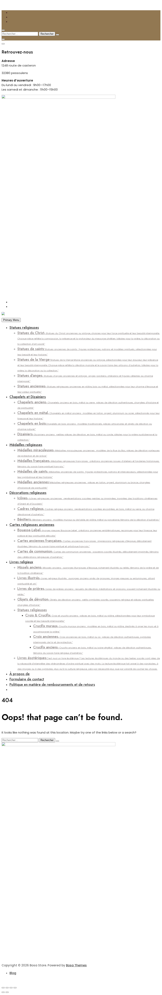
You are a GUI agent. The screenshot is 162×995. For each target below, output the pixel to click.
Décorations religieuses (27, 492)
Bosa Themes (76, 965)
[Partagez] (11, 987)
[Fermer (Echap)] (15, 987)
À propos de (19, 673)
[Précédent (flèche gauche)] (3, 992)
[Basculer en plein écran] (7, 987)
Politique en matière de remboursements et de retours (52, 684)
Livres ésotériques (88, 663)
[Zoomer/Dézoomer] (3, 987)
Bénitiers (88, 519)
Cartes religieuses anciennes (31, 524)
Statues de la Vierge (87, 364)
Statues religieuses (24, 327)
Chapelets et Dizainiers (27, 396)
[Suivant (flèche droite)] (7, 992)
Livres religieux (21, 562)
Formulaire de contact (26, 679)
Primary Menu (11, 320)
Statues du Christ (88, 338)
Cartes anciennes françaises (84, 543)
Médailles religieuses (25, 444)
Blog (12, 973)
